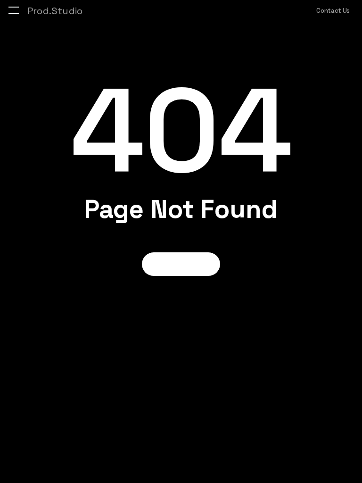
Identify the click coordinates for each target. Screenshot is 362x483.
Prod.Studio (54, 11)
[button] (13, 11)
